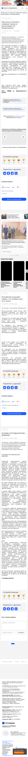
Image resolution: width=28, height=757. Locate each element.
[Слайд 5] (17, 255)
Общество (4, 293)
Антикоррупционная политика (7, 741)
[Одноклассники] (8, 173)
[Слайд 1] (10, 255)
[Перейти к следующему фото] (23, 137)
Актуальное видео (6, 661)
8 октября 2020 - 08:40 (6, 303)
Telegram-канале (17, 101)
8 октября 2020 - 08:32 (6, 438)
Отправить (21, 632)
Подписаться (19, 752)
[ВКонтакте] (4, 173)
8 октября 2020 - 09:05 (6, 30)
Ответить (4, 193)
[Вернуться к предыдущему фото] (5, 137)
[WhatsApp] (16, 173)
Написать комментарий (14, 199)
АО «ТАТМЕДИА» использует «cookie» (7, 743)
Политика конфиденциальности (8, 755)
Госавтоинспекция (6, 18)
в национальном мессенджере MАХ (13, 109)
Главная (16, 661)
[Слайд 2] (12, 255)
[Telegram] (12, 173)
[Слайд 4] (15, 255)
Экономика (4, 429)
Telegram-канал (20, 116)
